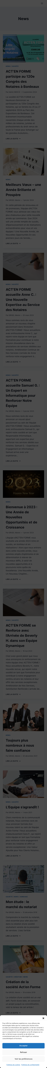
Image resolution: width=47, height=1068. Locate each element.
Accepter (23, 1045)
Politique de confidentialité (30, 1065)
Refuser (23, 1052)
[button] (43, 1018)
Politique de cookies (13, 1065)
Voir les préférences (23, 1059)
